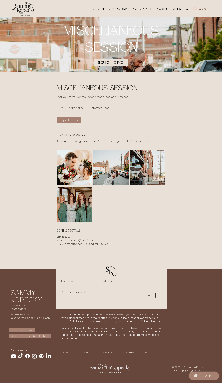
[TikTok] (21, 356)
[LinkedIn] (48, 356)
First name (67, 281)
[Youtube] (14, 356)
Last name (107, 281)
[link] (111, 62)
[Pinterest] (41, 356)
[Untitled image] (74, 167)
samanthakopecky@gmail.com (32, 318)
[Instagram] (34, 356)
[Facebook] (27, 356)
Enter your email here (73, 292)
